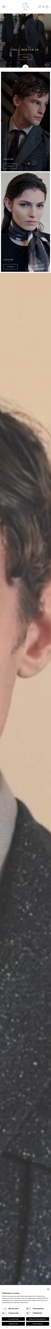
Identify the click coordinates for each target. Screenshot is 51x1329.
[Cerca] (43, 6)
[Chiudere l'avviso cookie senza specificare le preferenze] (48, 1289)
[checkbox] (4, 1308)
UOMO (10, 166)
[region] (25, 34)
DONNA (25, 57)
